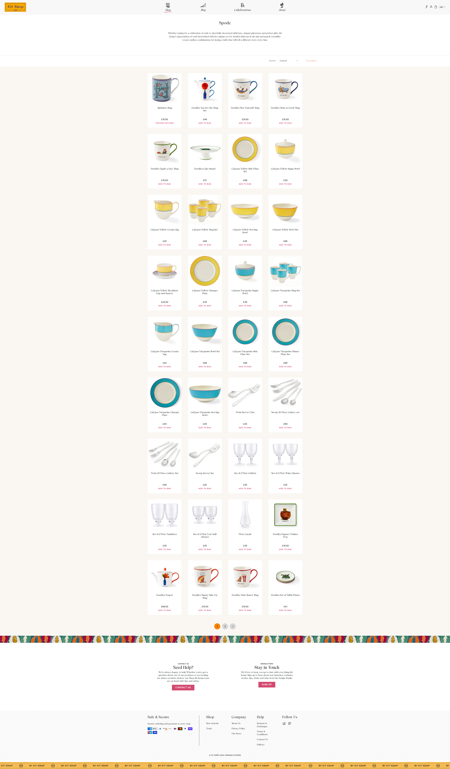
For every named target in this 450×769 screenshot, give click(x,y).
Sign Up (267, 685)
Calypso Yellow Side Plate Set (245, 170)
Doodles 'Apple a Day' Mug (164, 168)
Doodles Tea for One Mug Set (205, 109)
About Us (236, 723)
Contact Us (183, 688)
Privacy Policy (238, 728)
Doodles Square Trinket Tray (285, 535)
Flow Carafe (245, 534)
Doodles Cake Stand (204, 168)
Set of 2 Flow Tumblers (164, 534)
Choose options (165, 123)
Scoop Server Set (205, 473)
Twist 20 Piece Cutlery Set (164, 473)
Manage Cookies (233, 755)
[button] (435, 6)
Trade (209, 728)
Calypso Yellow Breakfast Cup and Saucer (164, 292)
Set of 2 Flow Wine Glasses (285, 473)
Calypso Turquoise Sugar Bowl (245, 292)
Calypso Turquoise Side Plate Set (245, 353)
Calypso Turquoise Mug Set (285, 290)
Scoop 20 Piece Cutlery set (285, 412)
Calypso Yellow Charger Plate (205, 292)
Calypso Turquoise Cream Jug (164, 353)
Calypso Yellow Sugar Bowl (285, 168)
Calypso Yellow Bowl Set (285, 229)
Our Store (236, 733)
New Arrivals (212, 723)
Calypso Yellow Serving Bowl (245, 231)
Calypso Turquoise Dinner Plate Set (285, 353)
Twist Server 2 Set (245, 412)
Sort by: (272, 61)
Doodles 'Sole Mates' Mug (245, 595)
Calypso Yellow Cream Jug (164, 229)
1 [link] (217, 626)
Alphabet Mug (164, 108)
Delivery (261, 744)
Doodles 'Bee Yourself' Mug (245, 108)
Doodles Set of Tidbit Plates (285, 595)
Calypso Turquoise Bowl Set (205, 351)
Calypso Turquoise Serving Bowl (205, 413)
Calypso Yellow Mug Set (205, 229)
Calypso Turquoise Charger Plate (164, 413)
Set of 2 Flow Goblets (245, 473)
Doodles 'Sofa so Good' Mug (285, 108)
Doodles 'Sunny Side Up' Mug (205, 596)
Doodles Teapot (164, 595)
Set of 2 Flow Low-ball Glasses (205, 535)
